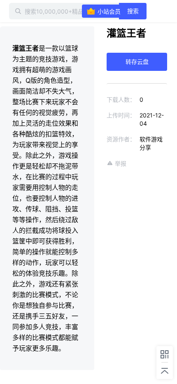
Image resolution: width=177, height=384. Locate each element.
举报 (120, 163)
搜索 (133, 10)
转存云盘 (137, 61)
